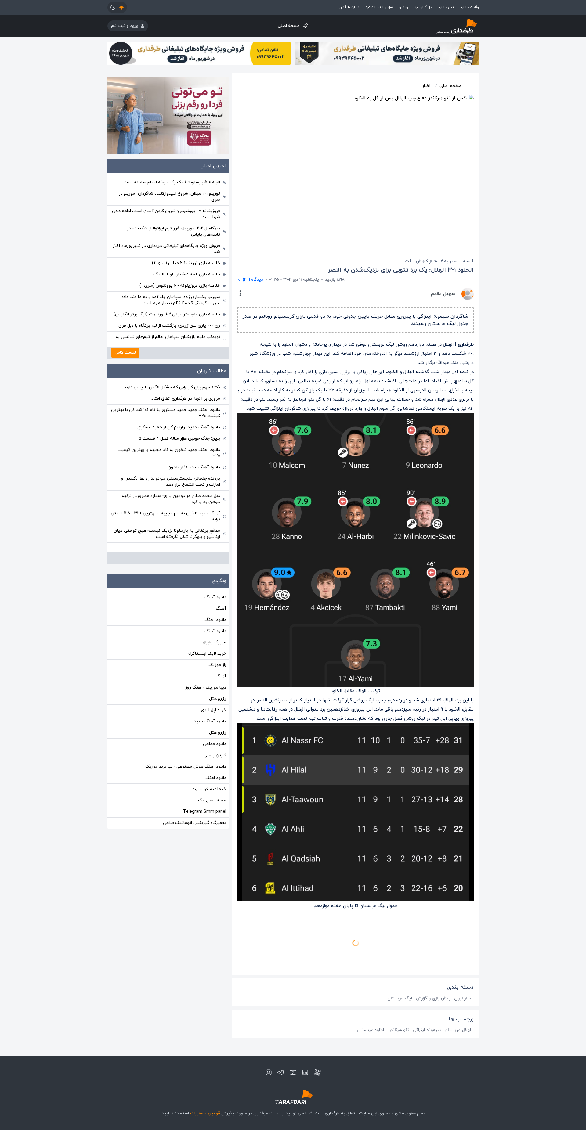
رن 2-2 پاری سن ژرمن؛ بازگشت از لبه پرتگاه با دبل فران (169, 326)
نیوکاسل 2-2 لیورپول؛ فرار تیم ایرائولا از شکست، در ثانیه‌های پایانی (173, 231)
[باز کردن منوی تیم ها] (440, 7)
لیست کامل (125, 352)
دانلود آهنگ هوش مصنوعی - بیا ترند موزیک (185, 766)
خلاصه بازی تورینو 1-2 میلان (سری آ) (186, 263)
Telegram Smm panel (204, 812)
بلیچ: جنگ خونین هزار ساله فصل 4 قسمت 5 (179, 438)
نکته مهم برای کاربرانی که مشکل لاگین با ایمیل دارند (172, 387)
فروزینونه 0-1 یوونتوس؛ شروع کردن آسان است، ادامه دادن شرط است (166, 214)
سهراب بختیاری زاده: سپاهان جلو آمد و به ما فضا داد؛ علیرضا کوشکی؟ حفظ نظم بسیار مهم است (171, 300)
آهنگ (221, 608)
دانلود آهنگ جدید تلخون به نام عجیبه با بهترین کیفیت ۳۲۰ (169, 453)
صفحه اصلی (289, 26)
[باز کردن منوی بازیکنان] (416, 7)
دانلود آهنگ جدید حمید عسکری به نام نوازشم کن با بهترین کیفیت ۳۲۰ (165, 413)
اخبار (426, 86)
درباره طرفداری (348, 7)
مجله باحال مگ (212, 800)
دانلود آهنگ (215, 597)
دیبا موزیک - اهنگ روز (205, 687)
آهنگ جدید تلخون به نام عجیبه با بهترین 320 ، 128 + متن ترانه (165, 516)
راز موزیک (217, 665)
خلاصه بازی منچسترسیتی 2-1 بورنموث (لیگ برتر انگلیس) (167, 314)
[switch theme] (117, 7)
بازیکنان (426, 7)
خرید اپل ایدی (213, 710)
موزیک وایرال (214, 642)
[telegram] (280, 1072)
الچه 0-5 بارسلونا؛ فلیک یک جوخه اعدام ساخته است (172, 182)
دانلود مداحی (214, 744)
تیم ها (448, 7)
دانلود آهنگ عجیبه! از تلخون (194, 467)
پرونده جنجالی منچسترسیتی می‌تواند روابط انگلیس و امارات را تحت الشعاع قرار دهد (170, 482)
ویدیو (403, 7)
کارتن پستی (215, 755)
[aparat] (317, 1072)
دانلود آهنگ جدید (210, 721)
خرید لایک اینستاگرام (207, 654)
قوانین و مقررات (205, 1113)
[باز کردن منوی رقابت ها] (462, 7)
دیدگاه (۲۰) (253, 279)
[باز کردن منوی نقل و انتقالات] (367, 7)
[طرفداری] (417, 25)
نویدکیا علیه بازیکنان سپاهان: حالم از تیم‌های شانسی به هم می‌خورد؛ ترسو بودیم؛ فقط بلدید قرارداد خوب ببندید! (167, 340)
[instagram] (268, 1072)
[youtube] (293, 1072)
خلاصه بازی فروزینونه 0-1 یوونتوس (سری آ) (179, 286)
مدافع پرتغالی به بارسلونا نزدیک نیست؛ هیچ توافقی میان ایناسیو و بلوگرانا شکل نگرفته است (167, 534)
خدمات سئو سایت (209, 789)
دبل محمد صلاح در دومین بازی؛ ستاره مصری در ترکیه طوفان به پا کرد (170, 499)
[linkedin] (305, 1072)
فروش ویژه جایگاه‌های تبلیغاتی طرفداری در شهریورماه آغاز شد (166, 249)
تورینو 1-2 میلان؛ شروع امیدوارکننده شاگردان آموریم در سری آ (169, 197)
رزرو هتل (217, 699)
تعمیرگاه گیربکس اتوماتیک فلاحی (194, 823)
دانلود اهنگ (215, 778)
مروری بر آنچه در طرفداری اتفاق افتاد (185, 398)
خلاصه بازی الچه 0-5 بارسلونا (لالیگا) (186, 274)
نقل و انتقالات (382, 7)
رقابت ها (472, 7)
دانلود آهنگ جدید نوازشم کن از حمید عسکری (178, 427)
